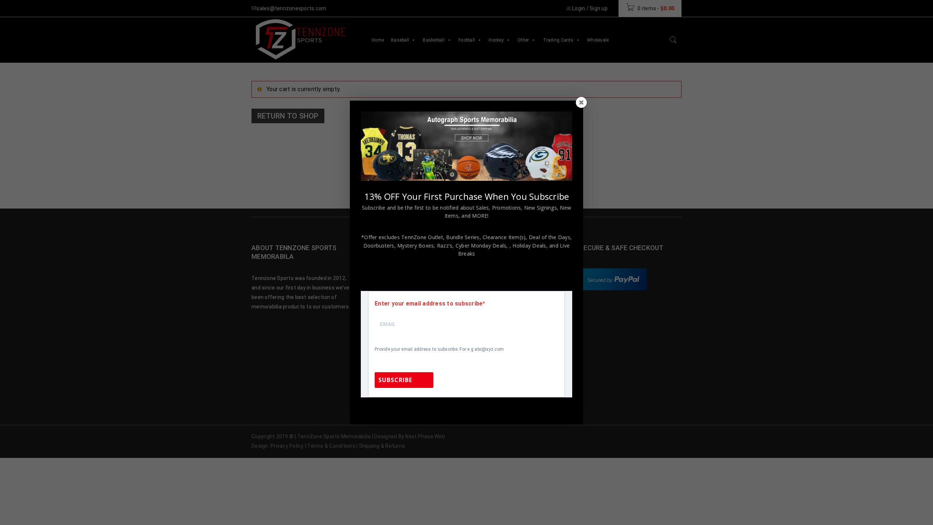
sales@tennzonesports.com (515, 407)
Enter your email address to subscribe (429, 303)
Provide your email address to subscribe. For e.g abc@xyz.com (439, 349)
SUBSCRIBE (395, 380)
